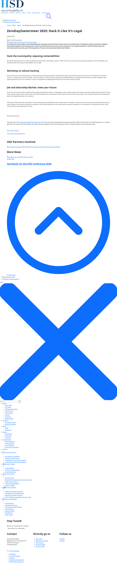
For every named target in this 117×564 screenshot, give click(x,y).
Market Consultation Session (13, 495)
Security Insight (9, 511)
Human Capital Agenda (12, 484)
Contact (5, 449)
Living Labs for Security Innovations (16, 462)
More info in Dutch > (13, 130)
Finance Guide (9, 468)
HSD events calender (42, 541)
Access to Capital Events (12, 470)
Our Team (8, 407)
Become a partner (10, 424)
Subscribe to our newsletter (16, 528)
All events (8, 438)
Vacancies (8, 417)
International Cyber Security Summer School (18, 480)
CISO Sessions (9, 509)
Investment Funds (10, 472)
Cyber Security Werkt (11, 482)
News (5, 426)
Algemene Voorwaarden (16, 560)
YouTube (62, 541)
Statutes (11, 558)
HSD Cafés (8, 436)
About (5, 403)
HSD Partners (9, 411)
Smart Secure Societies (12, 447)
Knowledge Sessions (11, 505)
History (7, 415)
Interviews (8, 430)
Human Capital (9, 443)
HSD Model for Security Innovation (15, 460)
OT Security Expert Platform (13, 507)
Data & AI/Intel (9, 445)
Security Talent (9, 478)
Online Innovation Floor (12, 458)
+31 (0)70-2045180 (13, 551)
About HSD (8, 405)
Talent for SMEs (9, 485)
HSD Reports (9, 513)
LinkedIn (62, 539)
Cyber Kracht (9, 515)
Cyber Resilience (10, 441)
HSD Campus (9, 413)
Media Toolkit (9, 419)
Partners (6, 420)
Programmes (7, 440)
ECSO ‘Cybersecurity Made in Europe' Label (18, 497)
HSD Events (8, 434)
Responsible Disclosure (16, 562)
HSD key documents (11, 409)
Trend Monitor (9, 503)
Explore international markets (14, 491)
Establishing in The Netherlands (14, 493)
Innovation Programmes (12, 456)
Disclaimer (12, 554)
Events (5, 432)
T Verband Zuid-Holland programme (30, 122)
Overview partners (10, 422)
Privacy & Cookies (14, 556)
